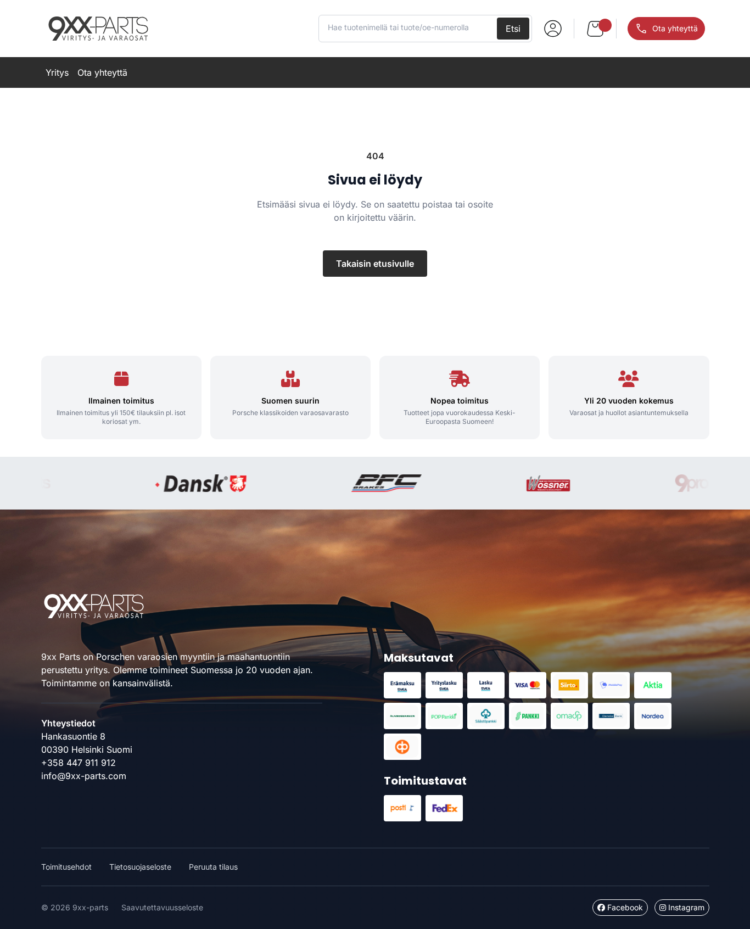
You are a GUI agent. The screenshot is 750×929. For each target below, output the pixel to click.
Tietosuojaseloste (140, 866)
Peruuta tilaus (213, 866)
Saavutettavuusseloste (162, 907)
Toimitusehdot (66, 866)
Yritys (57, 72)
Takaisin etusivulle (375, 263)
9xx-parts (98, 29)
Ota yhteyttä (102, 72)
